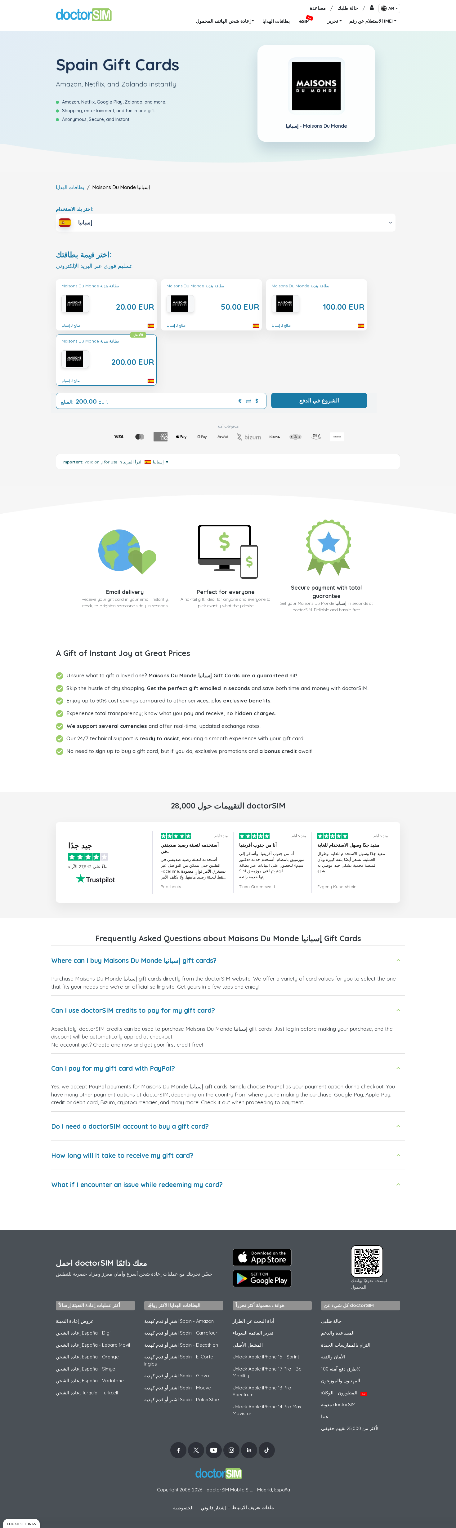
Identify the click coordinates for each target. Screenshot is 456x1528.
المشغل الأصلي (248, 1345)
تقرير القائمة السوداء (253, 1333)
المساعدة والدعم (338, 1333)
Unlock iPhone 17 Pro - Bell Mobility (268, 1372)
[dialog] (21, 1523)
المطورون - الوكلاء (343, 1393)
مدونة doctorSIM (338, 1404)
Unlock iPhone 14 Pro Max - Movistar (268, 1410)
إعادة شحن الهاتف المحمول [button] (223, 21)
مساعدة (318, 8)
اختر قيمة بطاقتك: (84, 254)
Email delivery (125, 592)
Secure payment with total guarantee (326, 592)
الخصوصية (183, 1508)
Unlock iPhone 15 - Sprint (266, 1357)
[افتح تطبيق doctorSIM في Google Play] (262, 1278)
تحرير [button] (333, 21)
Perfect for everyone (226, 592)
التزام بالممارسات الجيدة (345, 1345)
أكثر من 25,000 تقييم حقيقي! (349, 1428)
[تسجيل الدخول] (371, 8)
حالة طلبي (331, 1321)
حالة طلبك (348, 8)
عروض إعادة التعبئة (75, 1321)
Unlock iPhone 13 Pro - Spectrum (263, 1391)
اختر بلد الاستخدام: (74, 209)
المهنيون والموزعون (340, 1381)
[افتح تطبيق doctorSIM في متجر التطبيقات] (262, 1257)
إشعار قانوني (213, 1508)
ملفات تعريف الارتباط (253, 1507)
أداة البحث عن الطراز (253, 1321)
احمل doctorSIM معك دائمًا (101, 1263)
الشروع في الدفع (319, 400)
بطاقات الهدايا (70, 187)
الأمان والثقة (333, 1357)
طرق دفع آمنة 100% (340, 1369)
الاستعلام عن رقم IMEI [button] (371, 21)
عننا (325, 1416)
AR (391, 8)
